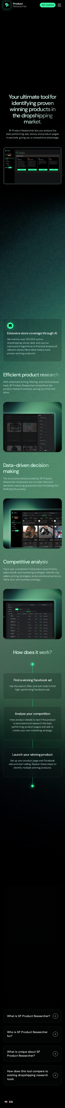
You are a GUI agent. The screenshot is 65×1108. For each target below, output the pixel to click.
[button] (59, 5)
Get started (48, 4)
